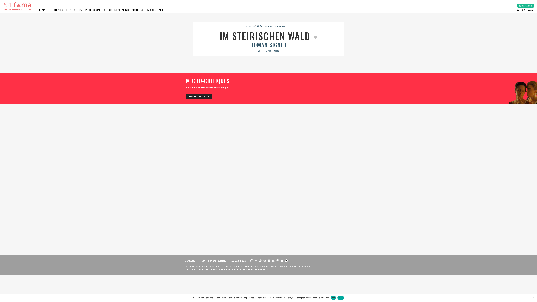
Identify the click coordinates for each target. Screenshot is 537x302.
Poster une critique (199, 96)
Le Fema (40, 10)
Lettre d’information (213, 260)
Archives (137, 10)
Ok (333, 298)
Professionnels (95, 10)
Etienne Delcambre (228, 269)
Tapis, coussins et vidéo (275, 26)
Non (341, 298)
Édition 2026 (55, 10)
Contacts (190, 260)
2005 (259, 26)
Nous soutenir (154, 10)
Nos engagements (118, 10)
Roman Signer (268, 45)
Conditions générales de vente (294, 266)
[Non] (533, 297)
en (531, 10)
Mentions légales (268, 266)
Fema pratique (74, 10)
